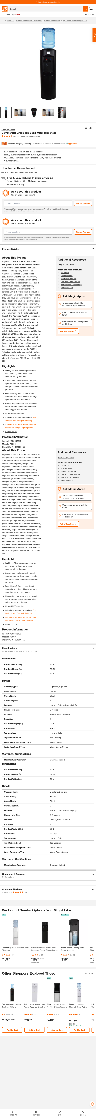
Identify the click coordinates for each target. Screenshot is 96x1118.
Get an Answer (83, 203)
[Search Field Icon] (85, 9)
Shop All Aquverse (66, 264)
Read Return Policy (15, 184)
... (3, 21)
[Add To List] (86, 128)
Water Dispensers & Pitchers (29, 20)
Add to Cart (12, 1030)
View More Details (12, 160)
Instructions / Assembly (71, 284)
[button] (48, 249)
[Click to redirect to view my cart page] (91, 8)
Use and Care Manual (70, 281)
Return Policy (11, 431)
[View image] (6, 112)
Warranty (65, 272)
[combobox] (46, 8)
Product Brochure (68, 278)
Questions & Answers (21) (30, 136)
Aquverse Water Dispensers (75, 20)
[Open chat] (94, 35)
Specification (66, 275)
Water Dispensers (52, 20)
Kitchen (10, 20)
